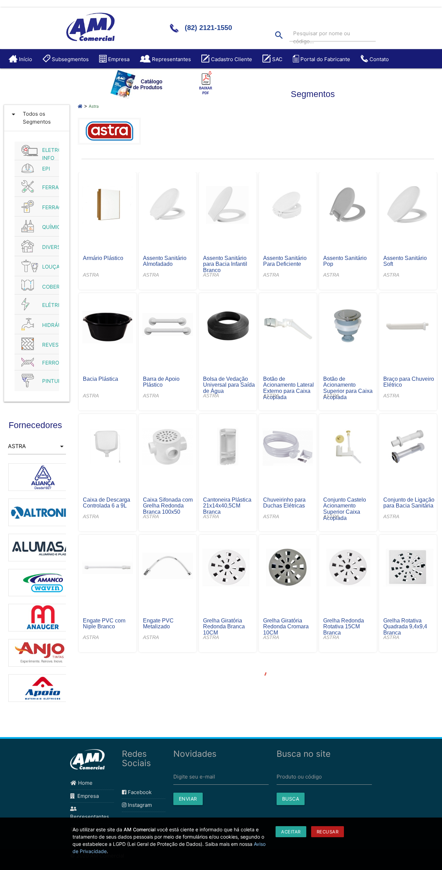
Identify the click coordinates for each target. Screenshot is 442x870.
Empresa (87, 796)
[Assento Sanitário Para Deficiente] (288, 205)
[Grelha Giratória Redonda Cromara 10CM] (288, 568)
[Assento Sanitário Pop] (348, 205)
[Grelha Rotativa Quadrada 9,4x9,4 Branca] (408, 568)
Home (85, 783)
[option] (37, 473)
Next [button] (71, 585)
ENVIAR (188, 799)
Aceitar (291, 831)
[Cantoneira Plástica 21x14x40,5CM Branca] (228, 447)
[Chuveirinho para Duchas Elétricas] (288, 447)
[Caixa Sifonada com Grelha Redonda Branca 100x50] (168, 447)
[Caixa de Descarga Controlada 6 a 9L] (108, 447)
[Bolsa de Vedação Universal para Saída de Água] (228, 326)
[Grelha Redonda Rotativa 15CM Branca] (348, 568)
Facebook (139, 792)
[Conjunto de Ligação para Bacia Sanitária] (408, 447)
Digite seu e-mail (194, 776)
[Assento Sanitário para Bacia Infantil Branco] (228, 205)
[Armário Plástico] (108, 205)
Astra (94, 106)
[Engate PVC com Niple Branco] (108, 568)
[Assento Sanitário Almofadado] (168, 205)
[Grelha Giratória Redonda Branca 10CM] (228, 568)
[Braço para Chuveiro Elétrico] (408, 326)
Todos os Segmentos (30, 117)
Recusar (328, 831)
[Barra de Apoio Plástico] (168, 326)
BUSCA (290, 799)
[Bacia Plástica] (108, 326)
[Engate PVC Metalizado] (168, 568)
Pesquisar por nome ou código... (321, 37)
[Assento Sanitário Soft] (408, 205)
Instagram (139, 805)
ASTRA (91, 275)
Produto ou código (299, 776)
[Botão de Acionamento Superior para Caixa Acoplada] (348, 326)
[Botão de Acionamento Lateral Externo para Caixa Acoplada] (288, 326)
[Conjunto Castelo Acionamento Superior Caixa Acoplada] (348, 447)
